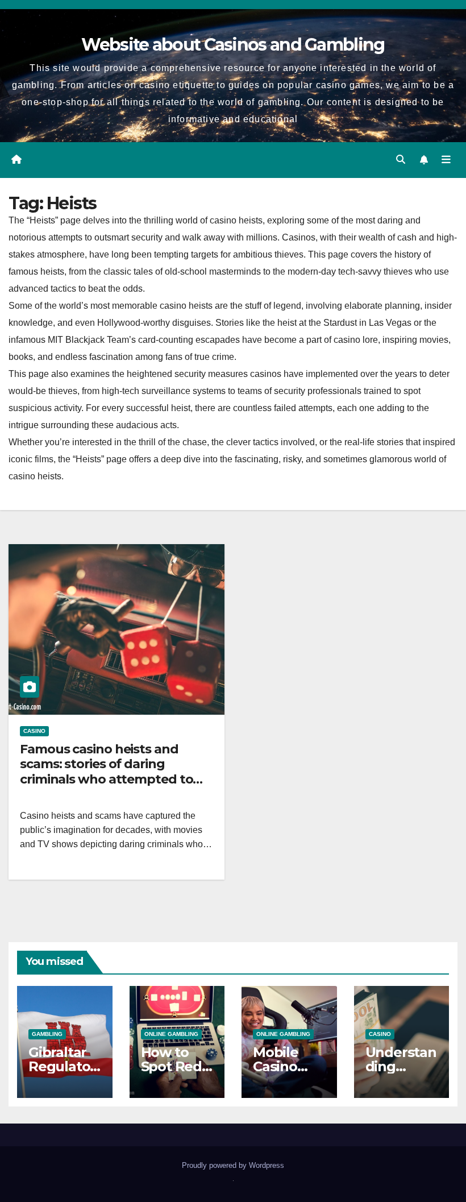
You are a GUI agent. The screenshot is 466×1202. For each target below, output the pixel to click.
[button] (400, 159)
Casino (34, 731)
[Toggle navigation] (446, 159)
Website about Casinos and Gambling (232, 44)
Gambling (47, 1034)
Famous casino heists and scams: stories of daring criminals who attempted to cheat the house (106, 771)
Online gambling (171, 1034)
